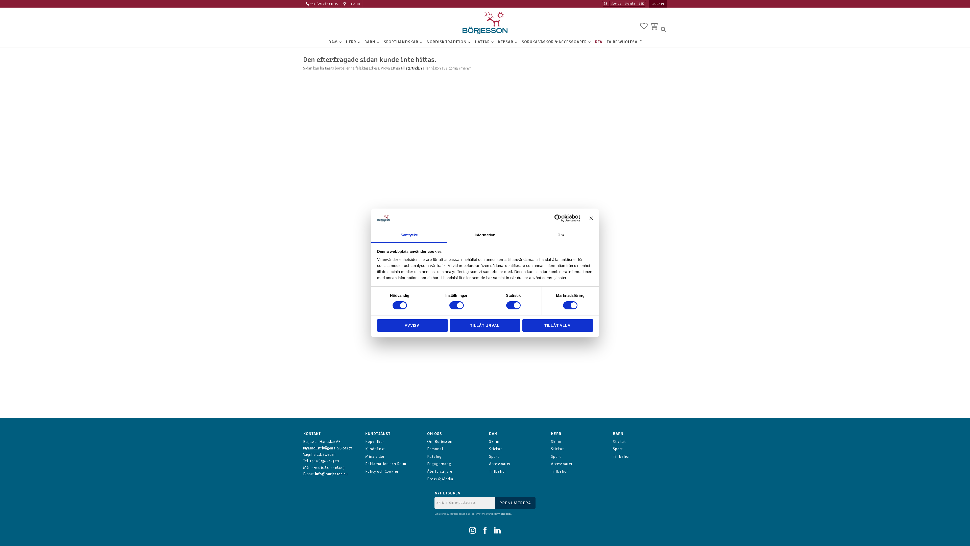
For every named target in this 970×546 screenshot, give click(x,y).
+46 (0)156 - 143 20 (324, 3)
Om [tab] (560, 235)
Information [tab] (485, 235)
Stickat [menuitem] (495, 449)
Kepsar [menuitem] (505, 42)
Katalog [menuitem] (434, 456)
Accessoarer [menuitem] (500, 464)
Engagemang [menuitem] (439, 464)
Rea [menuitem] (599, 42)
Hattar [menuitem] (482, 42)
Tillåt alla (557, 325)
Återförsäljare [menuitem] (439, 471)
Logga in (658, 4)
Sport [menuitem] (494, 456)
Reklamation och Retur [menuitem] (386, 464)
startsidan (414, 68)
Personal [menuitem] (435, 449)
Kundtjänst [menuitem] (375, 449)
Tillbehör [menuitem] (497, 471)
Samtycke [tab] (409, 235)
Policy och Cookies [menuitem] (382, 471)
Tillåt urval (485, 325)
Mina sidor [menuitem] (375, 456)
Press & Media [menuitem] (440, 479)
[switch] (456, 305)
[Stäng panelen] (591, 218)
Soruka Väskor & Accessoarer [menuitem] (554, 42)
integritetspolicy (501, 513)
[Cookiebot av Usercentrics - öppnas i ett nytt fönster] (558, 218)
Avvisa (412, 325)
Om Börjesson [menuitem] (439, 442)
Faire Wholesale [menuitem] (624, 42)
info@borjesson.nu (331, 474)
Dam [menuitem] (333, 42)
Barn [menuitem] (370, 42)
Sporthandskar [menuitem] (401, 42)
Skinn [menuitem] (494, 442)
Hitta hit (354, 4)
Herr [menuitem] (351, 42)
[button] (644, 26)
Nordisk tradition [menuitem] (447, 42)
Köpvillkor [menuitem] (374, 442)
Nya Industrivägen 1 (319, 448)
